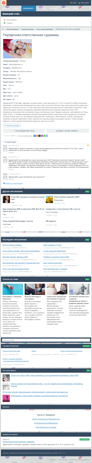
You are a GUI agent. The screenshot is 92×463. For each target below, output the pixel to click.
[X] (39, 136)
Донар (34, 351)
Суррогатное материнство (50, 247)
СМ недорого (51, 221)
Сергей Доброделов (8, 364)
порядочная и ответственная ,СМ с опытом (63, 209)
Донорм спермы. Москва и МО (15, 257)
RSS (88, 145)
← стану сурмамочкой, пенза (23, 131)
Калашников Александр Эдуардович (42, 354)
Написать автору (13, 125)
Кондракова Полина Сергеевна (52, 253)
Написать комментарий (14, 183)
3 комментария (10, 142)
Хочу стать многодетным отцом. (16, 269)
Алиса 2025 (46, 271)
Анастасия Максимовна (25, 135)
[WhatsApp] (44, 136)
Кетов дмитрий (7, 247)
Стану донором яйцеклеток (54, 251)
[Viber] (42, 136)
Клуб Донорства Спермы (46, 427)
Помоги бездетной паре (11, 351)
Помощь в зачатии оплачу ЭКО (56, 257)
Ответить (11, 152)
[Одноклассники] (37, 136)
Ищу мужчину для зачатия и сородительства (21, 263)
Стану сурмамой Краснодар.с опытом (18, 221)
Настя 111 (5, 354)
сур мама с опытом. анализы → (67, 131)
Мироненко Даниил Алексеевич (11, 259)
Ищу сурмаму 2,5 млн (52, 245)
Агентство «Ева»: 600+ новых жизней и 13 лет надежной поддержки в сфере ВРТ (45, 375)
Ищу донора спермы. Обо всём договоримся (21, 251)
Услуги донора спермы (12, 245)
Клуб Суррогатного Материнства (46, 419)
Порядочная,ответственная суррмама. (19, 442)
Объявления (84, 439)
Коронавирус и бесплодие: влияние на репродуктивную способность (39, 396)
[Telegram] (47, 136)
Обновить (86, 346)
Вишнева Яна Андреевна (10, 253)
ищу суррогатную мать (52, 263)
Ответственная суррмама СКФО (66, 197)
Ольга (4, 265)
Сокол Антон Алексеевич (50, 259)
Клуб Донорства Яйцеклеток (46, 423)
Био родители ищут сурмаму (55, 269)
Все (87, 191)
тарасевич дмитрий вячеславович (53, 265)
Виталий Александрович (9, 271)
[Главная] (3, 29)
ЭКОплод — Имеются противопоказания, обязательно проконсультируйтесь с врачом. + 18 (32, 453)
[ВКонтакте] (35, 136)
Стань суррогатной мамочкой (71, 351)
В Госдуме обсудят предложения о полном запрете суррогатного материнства (35, 392)
